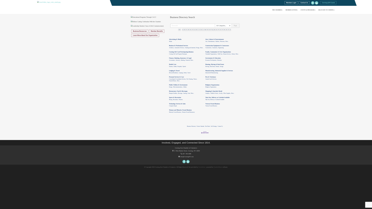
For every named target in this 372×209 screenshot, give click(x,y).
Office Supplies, (227, 93)
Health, (175, 66)
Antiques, (207, 93)
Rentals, (217, 66)
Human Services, (227, 54)
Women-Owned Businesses (188, 112)
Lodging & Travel (174, 70)
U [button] (220, 29)
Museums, (222, 41)
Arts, (206, 41)
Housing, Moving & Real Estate (214, 64)
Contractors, (215, 47)
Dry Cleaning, (189, 79)
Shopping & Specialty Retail (213, 91)
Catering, (185, 93)
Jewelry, (221, 93)
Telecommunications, (178, 87)
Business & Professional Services (178, 45)
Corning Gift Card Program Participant (178, 54)
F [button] (192, 29)
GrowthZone (201, 167)
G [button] (194, 29)
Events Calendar (200, 126)
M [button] (205, 29)
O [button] (209, 29)
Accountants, (172, 60)
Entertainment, (211, 41)
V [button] (222, 29)
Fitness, (195, 79)
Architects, (171, 47)
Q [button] (212, 29)
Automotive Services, (179, 47)
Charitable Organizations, (211, 54)
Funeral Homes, (172, 80)
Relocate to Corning (326, 10)
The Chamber (277, 10)
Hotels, (185, 72)
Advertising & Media (175, 39)
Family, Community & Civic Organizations (218, 52)
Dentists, (171, 66)
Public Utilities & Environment (178, 85)
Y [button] (228, 29)
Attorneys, (178, 60)
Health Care (172, 64)
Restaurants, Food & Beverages (178, 91)
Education (219, 60)
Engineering (221, 47)
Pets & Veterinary (210, 77)
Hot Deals (207, 126)
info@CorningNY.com (187, 156)
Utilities (185, 87)
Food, (189, 93)
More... (227, 41)
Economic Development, (211, 60)
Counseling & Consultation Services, (177, 79)
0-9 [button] (179, 29)
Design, (198, 47)
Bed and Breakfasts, (173, 72)
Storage (221, 66)
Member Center (291, 10)
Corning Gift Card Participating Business (181, 52)
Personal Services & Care (176, 77)
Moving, (207, 66)
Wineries (181, 99)
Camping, (181, 72)
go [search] (236, 25)
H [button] (196, 29)
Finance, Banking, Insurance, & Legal (180, 58)
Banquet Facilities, (173, 93)
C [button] (186, 29)
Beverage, (180, 93)
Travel (188, 72)
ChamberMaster (218, 167)
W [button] (224, 29)
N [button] (207, 29)
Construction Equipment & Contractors (217, 45)
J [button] (199, 29)
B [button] (184, 29)
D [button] (188, 29)
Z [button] (230, 29)
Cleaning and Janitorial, (190, 47)
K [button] (201, 29)
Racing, (171, 99)
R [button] (214, 29)
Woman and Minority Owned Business (180, 110)
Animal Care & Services (211, 79)
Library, (233, 54)
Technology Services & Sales (177, 103)
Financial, (188, 60)
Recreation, (175, 99)
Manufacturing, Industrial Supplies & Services (219, 70)
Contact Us (220, 126)
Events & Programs (308, 10)
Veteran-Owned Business (212, 103)
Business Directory (191, 126)
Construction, (208, 47)
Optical (184, 66)
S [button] (216, 29)
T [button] (218, 29)
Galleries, (217, 41)
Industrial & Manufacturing (211, 72)
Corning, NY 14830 (187, 151)
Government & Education (213, 58)
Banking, (183, 60)
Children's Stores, (214, 93)
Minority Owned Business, (175, 112)
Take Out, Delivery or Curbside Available (217, 97)
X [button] (226, 29)
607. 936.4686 (186, 154)
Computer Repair (173, 106)
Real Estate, (212, 66)
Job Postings (214, 126)
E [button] (190, 29)
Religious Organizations (212, 85)
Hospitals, (179, 66)
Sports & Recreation (175, 97)
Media (170, 41)
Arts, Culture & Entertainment (214, 39)
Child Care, (220, 54)
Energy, (171, 87)
